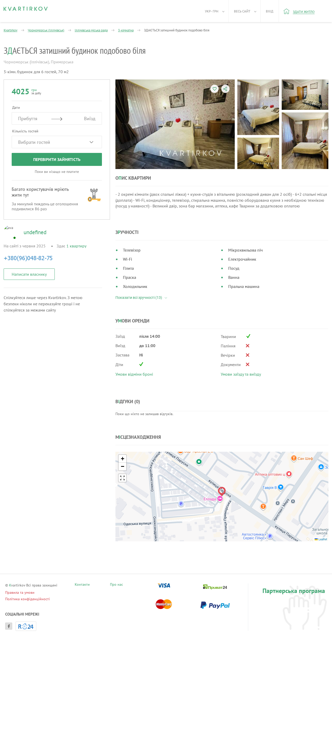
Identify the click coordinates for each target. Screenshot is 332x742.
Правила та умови (19, 592)
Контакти (82, 585)
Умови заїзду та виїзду (241, 374)
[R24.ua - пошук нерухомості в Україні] (26, 626)
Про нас (116, 585)
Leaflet (322, 539)
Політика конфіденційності (27, 599)
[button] (222, 491)
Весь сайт (242, 11)
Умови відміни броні (134, 374)
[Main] (26, 9)
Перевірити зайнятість (56, 159)
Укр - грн (211, 11)
